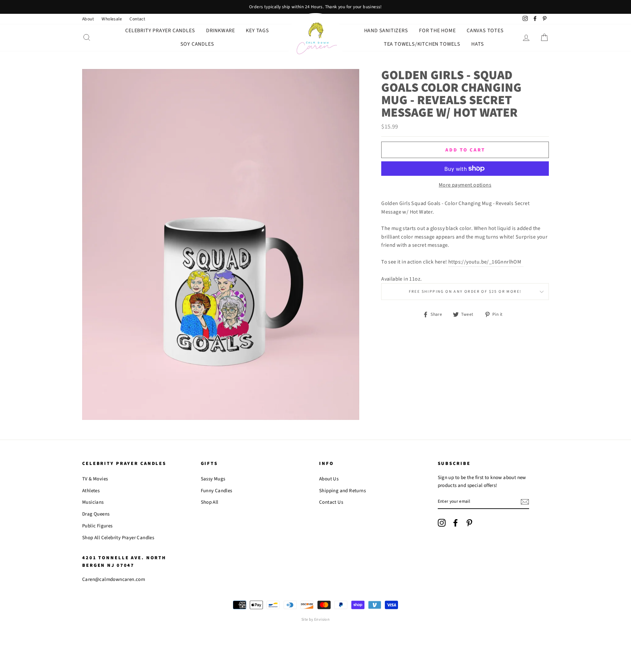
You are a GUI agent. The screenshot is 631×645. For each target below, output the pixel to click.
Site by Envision (315, 619)
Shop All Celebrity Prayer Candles (118, 537)
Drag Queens (95, 514)
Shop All (210, 502)
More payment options (465, 185)
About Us (329, 478)
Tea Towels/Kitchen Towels (422, 44)
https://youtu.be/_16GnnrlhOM (486, 261)
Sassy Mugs (213, 478)
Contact (137, 19)
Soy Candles (197, 44)
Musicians (93, 502)
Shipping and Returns (342, 490)
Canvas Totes (485, 30)
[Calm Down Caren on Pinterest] (469, 523)
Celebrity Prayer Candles (160, 30)
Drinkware (220, 30)
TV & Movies (95, 478)
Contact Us (331, 502)
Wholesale (112, 19)
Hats (477, 44)
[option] (315, 7)
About (88, 19)
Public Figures (97, 525)
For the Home (437, 30)
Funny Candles (216, 490)
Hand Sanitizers (386, 30)
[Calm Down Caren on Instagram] (442, 523)
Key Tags (257, 30)
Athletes (91, 490)
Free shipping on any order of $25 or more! (465, 291)
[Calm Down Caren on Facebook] (455, 523)
